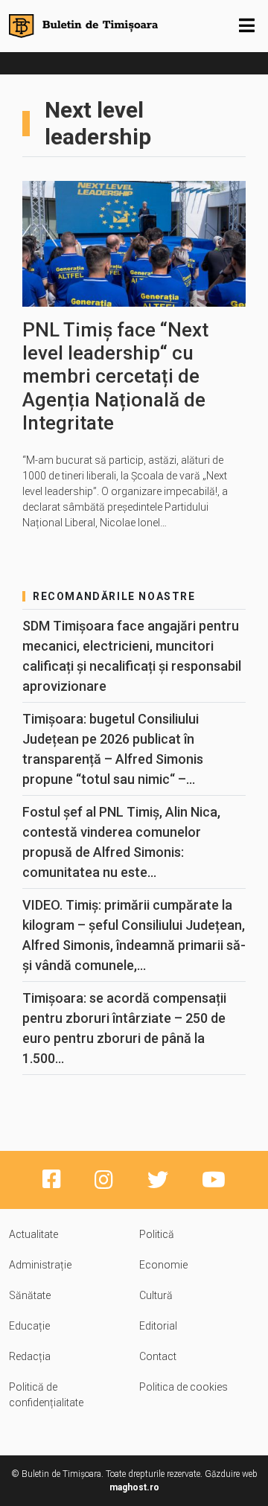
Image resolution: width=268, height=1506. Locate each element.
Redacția (30, 1356)
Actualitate (33, 1234)
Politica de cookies (183, 1387)
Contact (157, 1356)
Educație (29, 1326)
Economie (163, 1265)
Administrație (40, 1265)
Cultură (156, 1295)
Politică (156, 1234)
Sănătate (30, 1295)
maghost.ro (134, 1487)
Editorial (158, 1326)
